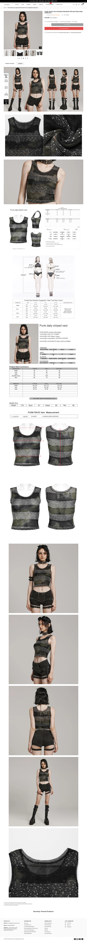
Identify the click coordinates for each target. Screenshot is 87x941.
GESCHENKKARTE (28, 933)
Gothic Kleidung (48, 923)
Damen (34, 4)
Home (5, 7)
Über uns (26, 923)
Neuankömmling (50, 4)
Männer (28, 4)
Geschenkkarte (48, 933)
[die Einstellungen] (76, 4)
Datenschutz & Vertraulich (30, 931)
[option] (23, 30)
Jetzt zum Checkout (64, 28)
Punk (23, 4)
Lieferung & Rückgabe (66, 21)
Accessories (47, 931)
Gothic (17, 4)
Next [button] (41, 30)
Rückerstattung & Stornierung (31, 928)
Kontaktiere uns (27, 924)
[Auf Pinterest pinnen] (25, 58)
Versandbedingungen (29, 926)
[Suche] (73, 4)
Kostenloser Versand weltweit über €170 (43, 1)
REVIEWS (20, 63)
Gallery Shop (59, 4)
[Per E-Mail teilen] (27, 58)
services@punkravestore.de (13, 923)
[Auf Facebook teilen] (21, 58)
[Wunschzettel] (79, 4)
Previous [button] (5, 30)
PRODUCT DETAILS (10, 63)
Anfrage (75, 21)
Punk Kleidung (48, 924)
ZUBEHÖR (41, 4)
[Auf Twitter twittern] (23, 58)
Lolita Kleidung (48, 926)
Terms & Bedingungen (29, 930)
